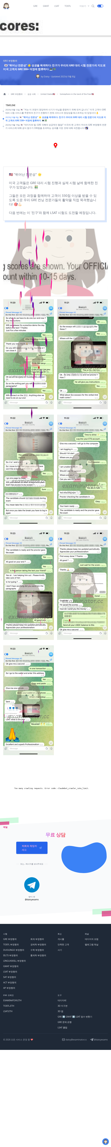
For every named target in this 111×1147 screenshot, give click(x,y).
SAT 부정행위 (9, 977)
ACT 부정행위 (9, 982)
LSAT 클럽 (62, 1027)
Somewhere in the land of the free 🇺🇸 (77, 94)
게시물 (61, 939)
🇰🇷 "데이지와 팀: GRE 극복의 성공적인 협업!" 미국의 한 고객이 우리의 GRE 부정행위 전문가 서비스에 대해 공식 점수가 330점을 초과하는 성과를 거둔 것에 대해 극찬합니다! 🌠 (55, 126)
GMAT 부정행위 (11, 966)
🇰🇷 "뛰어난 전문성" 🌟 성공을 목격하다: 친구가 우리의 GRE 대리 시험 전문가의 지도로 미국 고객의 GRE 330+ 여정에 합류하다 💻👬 (55, 119)
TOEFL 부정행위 (11, 944)
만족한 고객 (63, 944)
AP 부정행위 (9, 987)
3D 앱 (60, 1011)
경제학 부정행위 (38, 944)
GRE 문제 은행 (65, 1022)
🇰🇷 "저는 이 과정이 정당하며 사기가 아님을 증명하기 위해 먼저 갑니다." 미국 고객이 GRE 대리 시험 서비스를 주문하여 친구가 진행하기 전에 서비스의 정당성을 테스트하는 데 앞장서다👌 (55, 111)
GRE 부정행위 (17, 94)
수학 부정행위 (37, 949)
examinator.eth (12, 1000)
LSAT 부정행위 (10, 971)
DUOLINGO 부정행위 (13, 949)
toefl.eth (8, 1005)
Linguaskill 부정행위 (14, 960)
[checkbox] (100, 6)
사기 (60, 949)
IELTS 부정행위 (10, 955)
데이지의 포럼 (91, 939)
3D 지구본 (63, 1005)
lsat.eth (7, 1011)
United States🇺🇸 (47, 94)
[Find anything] (93, 6)
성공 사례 (31, 94)
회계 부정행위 (37, 939)
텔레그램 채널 (91, 944)
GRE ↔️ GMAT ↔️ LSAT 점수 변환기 (75, 1016)
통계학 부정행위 (38, 955)
